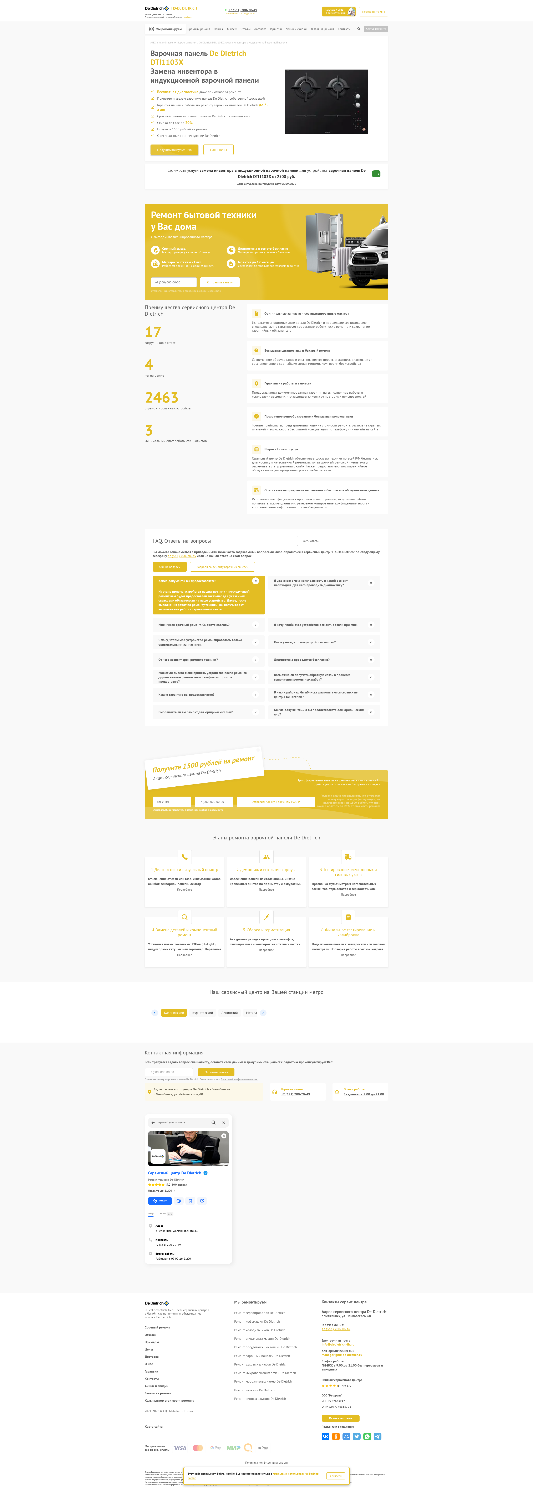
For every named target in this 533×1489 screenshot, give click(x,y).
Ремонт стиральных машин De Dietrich (262, 1338)
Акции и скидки (296, 29)
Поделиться (325, 1436)
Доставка (260, 29)
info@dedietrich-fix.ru (338, 1344)
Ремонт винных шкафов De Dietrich (260, 1398)
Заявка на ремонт (322, 29)
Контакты (344, 29)
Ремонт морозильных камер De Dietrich (263, 1381)
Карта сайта (154, 1426)
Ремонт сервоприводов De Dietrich (259, 1313)
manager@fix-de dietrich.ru (342, 1355)
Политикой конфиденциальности (239, 1079)
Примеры (152, 1342)
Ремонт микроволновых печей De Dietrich (265, 1373)
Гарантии (276, 29)
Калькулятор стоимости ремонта (169, 1401)
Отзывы (245, 29)
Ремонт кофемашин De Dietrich (257, 1321)
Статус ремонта (376, 29)
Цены (217, 29)
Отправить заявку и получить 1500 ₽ (276, 802)
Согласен (336, 1476)
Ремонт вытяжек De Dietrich (254, 1390)
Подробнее (184, 889)
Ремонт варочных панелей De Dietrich (262, 1356)
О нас (231, 29)
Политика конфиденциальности (266, 1462)
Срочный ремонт (199, 29)
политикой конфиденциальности (205, 809)
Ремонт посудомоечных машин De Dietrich (265, 1347)
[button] (154, 1013)
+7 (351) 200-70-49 (242, 10)
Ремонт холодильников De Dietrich (259, 1330)
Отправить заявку (220, 282)
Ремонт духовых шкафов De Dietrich (260, 1364)
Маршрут (163, 1200)
